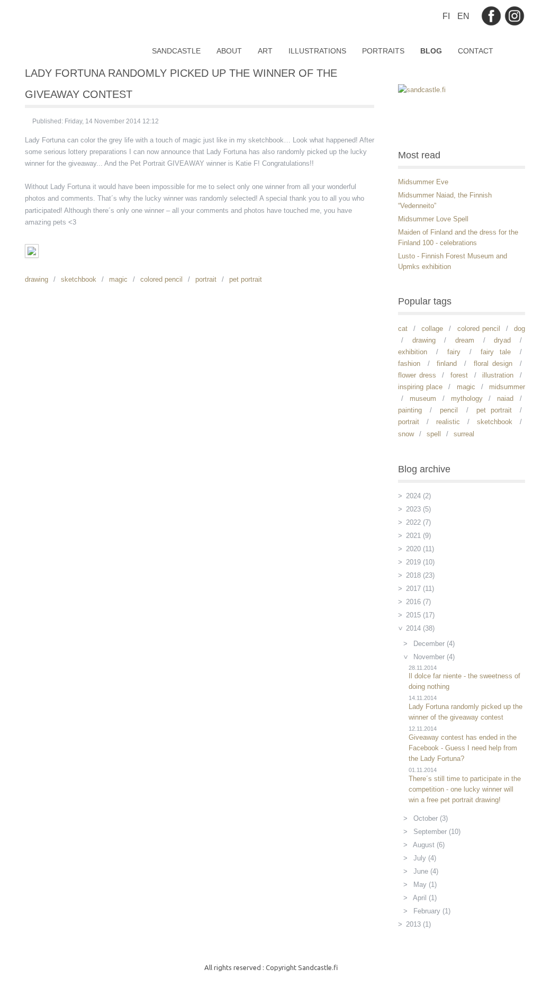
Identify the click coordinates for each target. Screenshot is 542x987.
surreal (464, 434)
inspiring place (420, 387)
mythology (467, 398)
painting (410, 410)
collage (432, 329)
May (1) (424, 885)
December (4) (433, 644)
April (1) (424, 898)
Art (265, 51)
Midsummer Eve (423, 182)
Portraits (383, 51)
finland (447, 363)
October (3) (429, 818)
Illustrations (317, 51)
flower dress (417, 375)
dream (464, 340)
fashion (409, 363)
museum (423, 398)
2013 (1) (418, 924)
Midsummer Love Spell (433, 219)
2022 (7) (418, 522)
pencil (449, 410)
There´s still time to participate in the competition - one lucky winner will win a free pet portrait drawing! (465, 789)
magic (118, 279)
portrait (205, 279)
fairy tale (496, 352)
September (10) (435, 832)
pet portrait (245, 279)
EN (463, 16)
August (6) (428, 845)
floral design (493, 363)
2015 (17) (420, 615)
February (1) (430, 911)
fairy (453, 352)
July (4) (423, 858)
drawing (36, 279)
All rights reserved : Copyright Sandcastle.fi (271, 967)
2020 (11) (420, 549)
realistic (448, 422)
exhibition (412, 352)
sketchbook (78, 279)
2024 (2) (418, 496)
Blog (431, 51)
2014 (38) (420, 628)
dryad (502, 340)
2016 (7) (418, 602)
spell (434, 434)
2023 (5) (418, 509)
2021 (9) (418, 536)
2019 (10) (420, 562)
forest (459, 375)
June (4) (424, 871)
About (229, 51)
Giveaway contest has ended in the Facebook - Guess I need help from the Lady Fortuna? (463, 747)
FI (447, 16)
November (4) (433, 657)
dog (519, 329)
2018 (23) (420, 575)
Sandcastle (176, 51)
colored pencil (161, 279)
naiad (505, 398)
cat (403, 329)
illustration (497, 375)
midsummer (507, 387)
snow (406, 434)
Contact (475, 51)
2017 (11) (420, 589)
